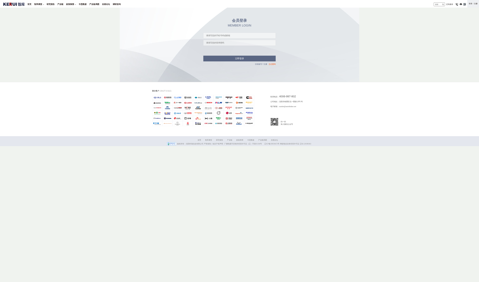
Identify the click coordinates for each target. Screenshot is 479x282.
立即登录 (239, 58)
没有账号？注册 (261, 64)
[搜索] (443, 4)
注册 (476, 4)
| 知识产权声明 (217, 144)
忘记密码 (272, 64)
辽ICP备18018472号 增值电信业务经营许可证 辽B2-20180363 (287, 144)
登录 (470, 4)
